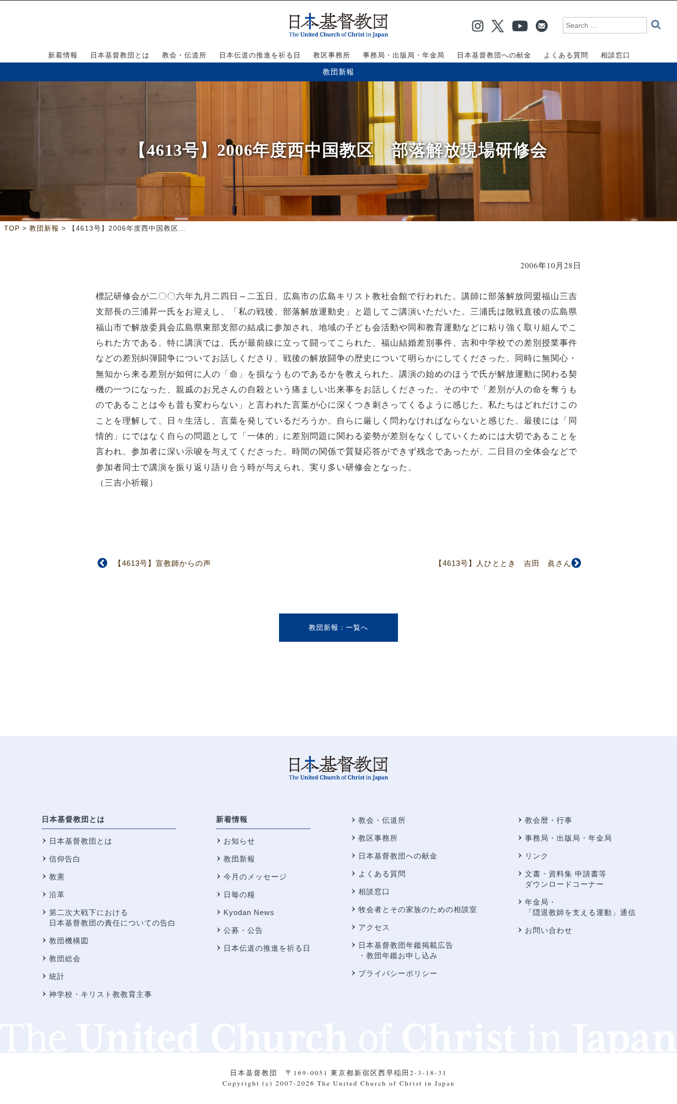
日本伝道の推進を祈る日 (267, 948)
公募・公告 (243, 930)
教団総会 (65, 958)
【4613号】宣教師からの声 (162, 563)
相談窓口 (374, 891)
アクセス (374, 927)
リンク (537, 856)
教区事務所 (378, 838)
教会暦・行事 (548, 820)
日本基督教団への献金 (398, 856)
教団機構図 (69, 940)
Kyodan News (249, 912)
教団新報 (338, 71)
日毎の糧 (239, 894)
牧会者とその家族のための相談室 (417, 909)
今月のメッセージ (255, 876)
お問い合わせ (548, 930)
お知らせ (239, 841)
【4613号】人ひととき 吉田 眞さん (503, 563)
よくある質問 (382, 873)
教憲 (57, 876)
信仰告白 (65, 859)
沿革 (57, 894)
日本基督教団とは (73, 819)
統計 (57, 976)
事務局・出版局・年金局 (568, 838)
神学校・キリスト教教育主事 (100, 994)
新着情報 (232, 819)
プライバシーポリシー (398, 973)
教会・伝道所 (382, 820)
